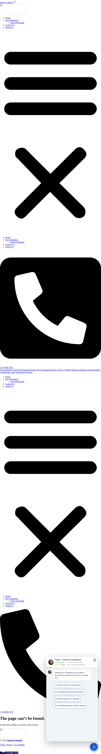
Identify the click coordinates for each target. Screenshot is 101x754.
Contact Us (10, 25)
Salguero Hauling (14, 740)
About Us (9, 27)
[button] (50, 132)
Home (7, 18)
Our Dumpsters (11, 20)
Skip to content (6, 2)
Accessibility (19, 745)
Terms (2, 745)
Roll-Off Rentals (17, 23)
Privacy (10, 745)
